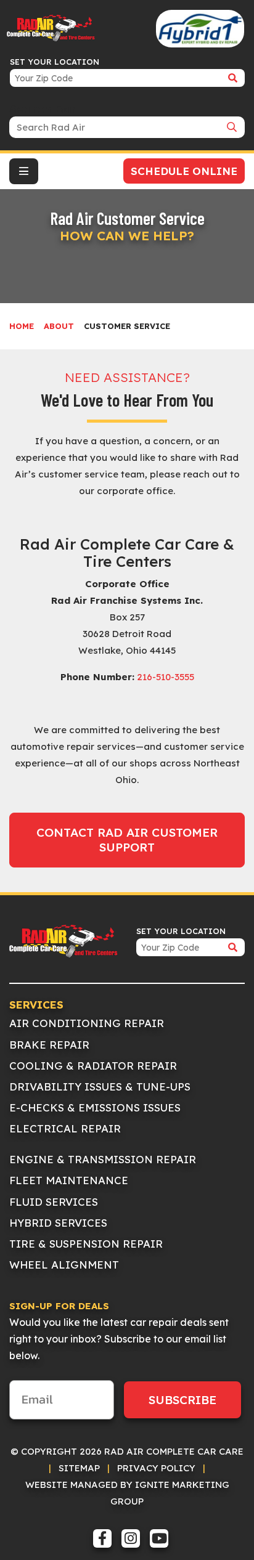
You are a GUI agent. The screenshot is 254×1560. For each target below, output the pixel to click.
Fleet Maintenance (68, 1180)
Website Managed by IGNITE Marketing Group (127, 1493)
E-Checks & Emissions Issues (95, 1107)
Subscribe (182, 1399)
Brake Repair (49, 1044)
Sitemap (79, 1468)
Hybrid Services (58, 1222)
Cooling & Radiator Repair (93, 1065)
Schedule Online (184, 171)
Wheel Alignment (64, 1264)
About (59, 326)
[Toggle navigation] (23, 171)
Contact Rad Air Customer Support (127, 840)
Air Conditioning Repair (86, 1023)
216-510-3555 (165, 677)
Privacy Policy (156, 1468)
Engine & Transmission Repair (102, 1159)
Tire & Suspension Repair (86, 1243)
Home (21, 326)
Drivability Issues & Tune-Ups (99, 1086)
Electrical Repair (65, 1128)
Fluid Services (53, 1201)
